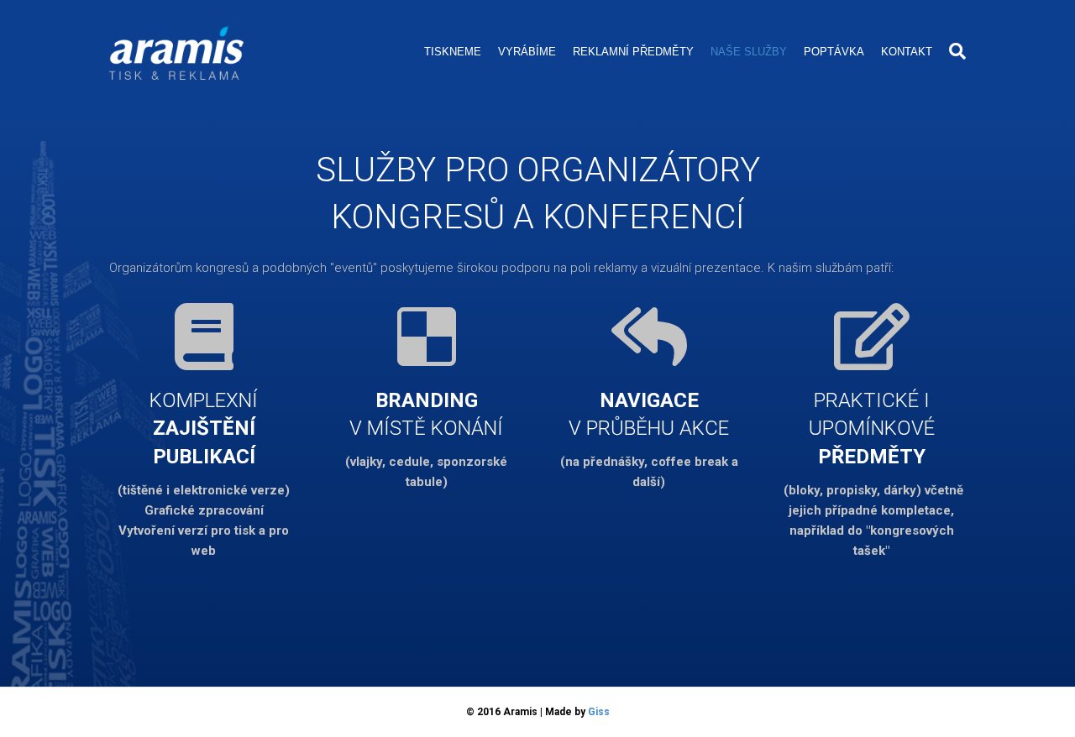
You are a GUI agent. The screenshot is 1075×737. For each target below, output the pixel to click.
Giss (599, 712)
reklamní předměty (633, 51)
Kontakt (906, 51)
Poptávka (834, 51)
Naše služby (749, 51)
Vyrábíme (527, 51)
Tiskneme (452, 51)
